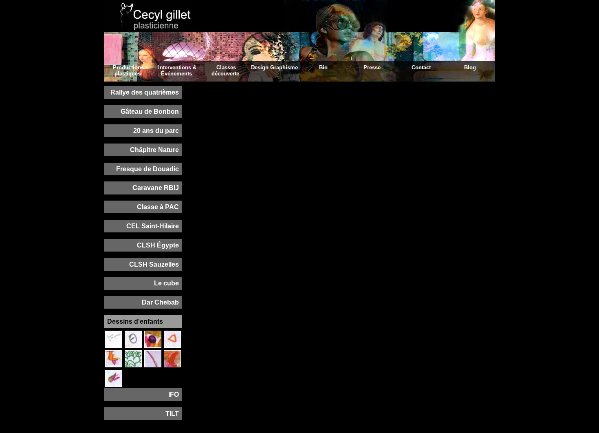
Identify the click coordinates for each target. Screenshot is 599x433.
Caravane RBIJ (155, 187)
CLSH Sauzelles (154, 264)
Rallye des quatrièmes (144, 92)
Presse (372, 67)
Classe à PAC (158, 206)
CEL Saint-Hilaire (152, 226)
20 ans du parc (156, 130)
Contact (421, 67)
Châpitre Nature (154, 149)
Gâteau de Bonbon (150, 111)
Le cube (166, 283)
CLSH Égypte (158, 245)
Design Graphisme (274, 67)
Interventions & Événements (177, 70)
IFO (173, 394)
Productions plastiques (128, 70)
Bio (323, 67)
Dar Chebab (160, 302)
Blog (470, 67)
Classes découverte (225, 70)
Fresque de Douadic (147, 169)
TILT (172, 413)
